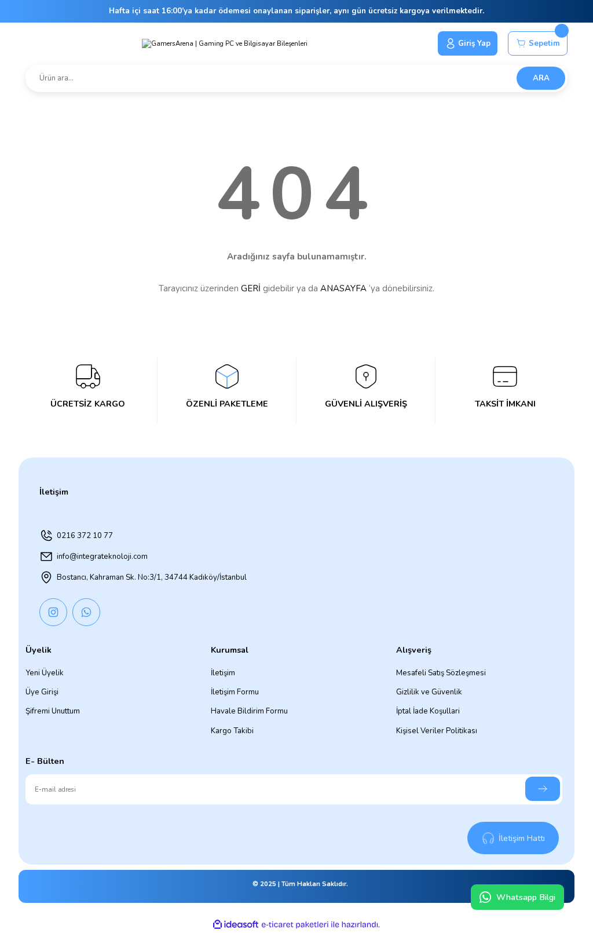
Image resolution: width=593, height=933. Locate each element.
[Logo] (225, 43)
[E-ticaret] (295, 925)
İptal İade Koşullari (428, 711)
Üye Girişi (41, 692)
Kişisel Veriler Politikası (436, 731)
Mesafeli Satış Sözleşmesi (441, 673)
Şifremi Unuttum (52, 711)
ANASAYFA (343, 288)
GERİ (251, 288)
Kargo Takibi (232, 731)
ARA (541, 78)
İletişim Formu (235, 692)
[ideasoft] (236, 925)
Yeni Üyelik (44, 673)
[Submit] (542, 789)
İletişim (223, 673)
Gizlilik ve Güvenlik (429, 692)
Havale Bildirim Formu (249, 711)
